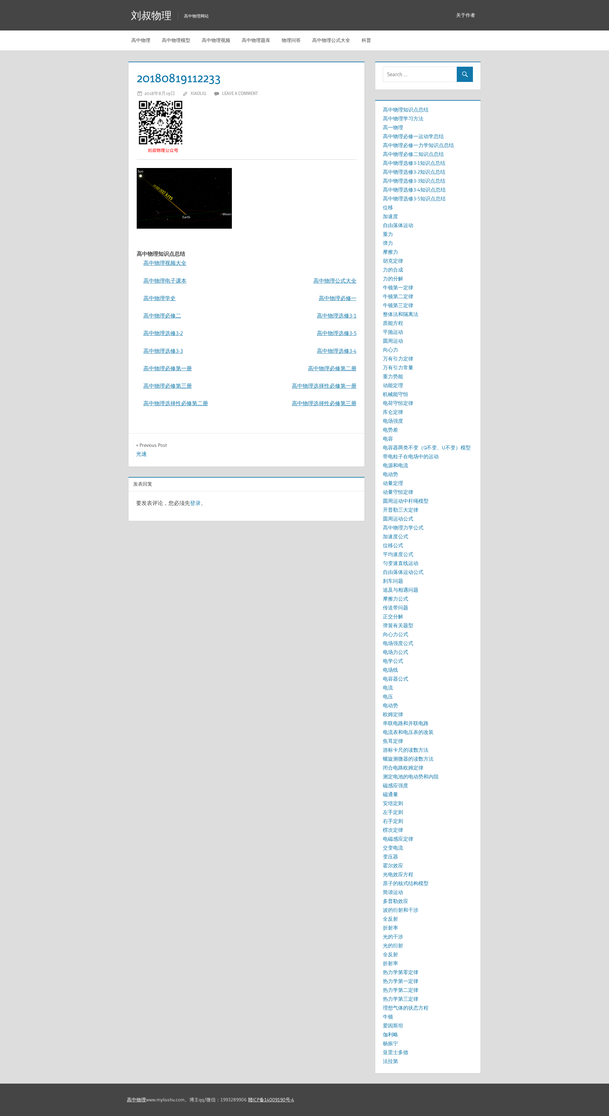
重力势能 (393, 376)
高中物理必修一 (338, 298)
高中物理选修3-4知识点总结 (414, 189)
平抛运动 (393, 332)
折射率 (390, 927)
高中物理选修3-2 (163, 333)
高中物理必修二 (162, 315)
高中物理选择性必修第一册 (324, 385)
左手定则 (393, 812)
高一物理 (393, 127)
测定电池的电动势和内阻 (411, 776)
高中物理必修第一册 (167, 368)
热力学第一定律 (400, 981)
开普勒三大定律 (400, 510)
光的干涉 (393, 936)
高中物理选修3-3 (163, 350)
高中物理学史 (159, 298)
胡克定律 (393, 261)
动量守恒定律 (398, 492)
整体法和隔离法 (400, 314)
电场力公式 (395, 652)
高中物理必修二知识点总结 (413, 154)
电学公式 (393, 661)
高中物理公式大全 (331, 40)
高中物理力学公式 (403, 527)
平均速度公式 (398, 554)
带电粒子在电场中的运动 (411, 456)
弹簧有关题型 (398, 625)
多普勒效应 (395, 901)
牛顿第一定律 (398, 287)
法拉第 (390, 1061)
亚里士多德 (395, 1052)
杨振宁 (390, 1043)
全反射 (390, 919)
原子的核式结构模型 (406, 883)
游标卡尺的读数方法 (406, 750)
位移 (388, 207)
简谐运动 (393, 892)
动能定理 (393, 385)
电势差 (390, 430)
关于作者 (465, 15)
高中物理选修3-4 (337, 350)
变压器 (390, 856)
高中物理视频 (216, 40)
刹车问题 (393, 581)
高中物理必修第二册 (332, 368)
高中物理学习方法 (403, 118)
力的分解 (393, 278)
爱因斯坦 (393, 1025)
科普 (366, 40)
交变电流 (393, 847)
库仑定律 (393, 412)
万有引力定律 (398, 358)
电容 (388, 438)
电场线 (390, 670)
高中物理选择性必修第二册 (175, 403)
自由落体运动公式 (403, 572)
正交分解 (393, 616)
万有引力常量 (398, 367)
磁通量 (390, 794)
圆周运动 (393, 341)
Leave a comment (240, 93)
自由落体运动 (398, 225)
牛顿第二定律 (398, 296)
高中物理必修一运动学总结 (413, 136)
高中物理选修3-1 (337, 315)
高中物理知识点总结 (406, 109)
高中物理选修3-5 (337, 333)
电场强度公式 (398, 643)
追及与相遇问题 (400, 590)
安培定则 (393, 803)
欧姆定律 (393, 714)
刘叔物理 (151, 15)
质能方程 (393, 323)
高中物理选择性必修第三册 (324, 403)
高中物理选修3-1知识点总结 (414, 163)
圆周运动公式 (398, 518)
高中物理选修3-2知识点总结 (414, 172)
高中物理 (140, 40)
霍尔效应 (393, 865)
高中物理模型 (176, 40)
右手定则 (393, 821)
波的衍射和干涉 (400, 910)
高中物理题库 (256, 40)
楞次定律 (393, 830)
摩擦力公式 (395, 598)
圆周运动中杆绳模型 (406, 501)
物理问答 (291, 40)
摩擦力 (390, 252)
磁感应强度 (395, 785)
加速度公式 (395, 536)
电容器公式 (395, 679)
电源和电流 (395, 465)
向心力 (390, 349)
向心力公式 (395, 634)
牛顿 (388, 1016)
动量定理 (393, 483)
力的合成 (393, 269)
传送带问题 (395, 607)
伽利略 (390, 1034)
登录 (195, 503)
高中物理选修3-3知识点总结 (414, 181)
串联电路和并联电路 (406, 723)
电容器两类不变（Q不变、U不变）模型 (427, 447)
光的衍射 (393, 945)
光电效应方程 (398, 874)
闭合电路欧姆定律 (403, 767)
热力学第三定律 (400, 999)
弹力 (388, 243)
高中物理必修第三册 (167, 385)
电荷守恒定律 (398, 403)
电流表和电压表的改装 (408, 732)
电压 (388, 696)
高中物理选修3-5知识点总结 (414, 198)
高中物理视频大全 (165, 262)
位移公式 (393, 545)
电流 (388, 687)
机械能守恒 (395, 394)
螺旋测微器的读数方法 (408, 759)
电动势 (390, 474)
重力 (388, 234)
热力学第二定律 (400, 990)
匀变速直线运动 (400, 563)
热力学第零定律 (400, 972)
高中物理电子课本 (165, 280)
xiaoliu (198, 93)
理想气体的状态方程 (406, 1008)
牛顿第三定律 (398, 305)
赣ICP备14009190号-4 (271, 1100)
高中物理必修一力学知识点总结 (418, 145)
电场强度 (393, 421)
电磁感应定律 (398, 839)
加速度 (390, 216)
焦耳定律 (393, 741)
